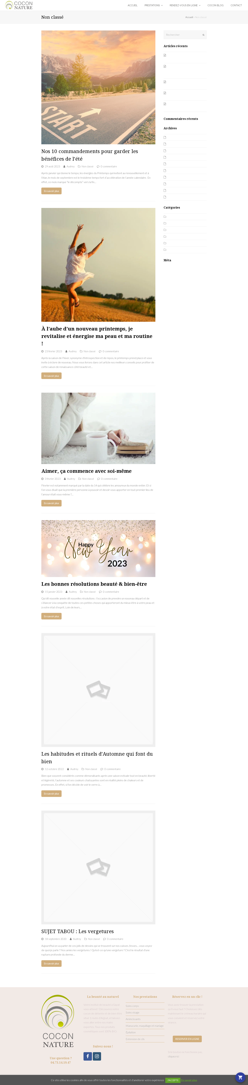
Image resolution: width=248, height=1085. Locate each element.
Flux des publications (175, 272)
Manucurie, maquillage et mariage (145, 1025)
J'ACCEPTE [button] (172, 1080)
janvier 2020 (175, 197)
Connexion (170, 268)
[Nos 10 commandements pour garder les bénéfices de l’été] (98, 87)
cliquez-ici (173, 1056)
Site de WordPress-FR (177, 281)
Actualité (173, 216)
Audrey (71, 166)
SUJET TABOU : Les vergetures (77, 931)
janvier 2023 (175, 150)
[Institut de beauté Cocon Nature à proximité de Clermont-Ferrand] (19, 4)
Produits (173, 236)
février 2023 (175, 143)
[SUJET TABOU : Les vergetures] (98, 867)
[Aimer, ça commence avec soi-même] (98, 428)
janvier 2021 (175, 163)
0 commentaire (109, 166)
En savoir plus (51, 190)
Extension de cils (135, 1039)
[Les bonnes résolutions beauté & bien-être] (98, 548)
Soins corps (132, 1005)
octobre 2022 (176, 157)
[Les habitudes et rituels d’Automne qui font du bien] (98, 690)
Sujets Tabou (175, 249)
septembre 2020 (177, 170)
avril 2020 (173, 177)
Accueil (189, 17)
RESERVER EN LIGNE (187, 1038)
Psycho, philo (175, 243)
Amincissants (133, 1019)
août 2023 (174, 137)
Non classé (87, 166)
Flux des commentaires (177, 276)
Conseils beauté (177, 223)
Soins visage (132, 1012)
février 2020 (175, 190)
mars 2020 (174, 183)
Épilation (131, 1032)
